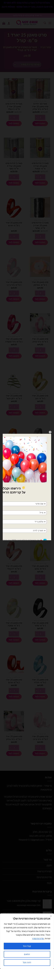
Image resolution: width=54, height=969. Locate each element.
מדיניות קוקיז (38, 938)
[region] (27, 941)
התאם (27, 954)
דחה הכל (27, 962)
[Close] (51, 916)
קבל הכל (27, 946)
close (50, 432)
